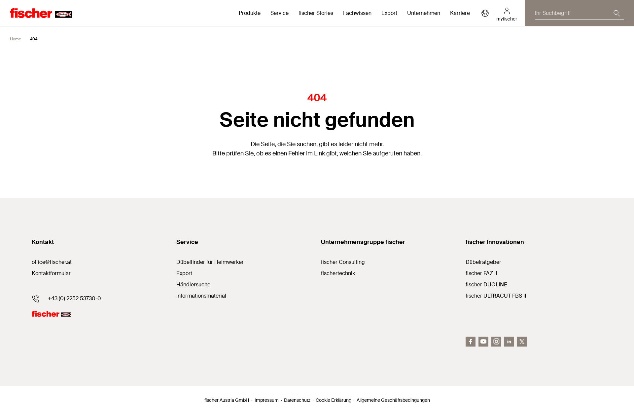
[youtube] (483, 342)
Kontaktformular (51, 273)
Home (15, 39)
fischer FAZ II (481, 273)
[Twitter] (522, 342)
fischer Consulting (343, 262)
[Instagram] (496, 342)
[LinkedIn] (509, 342)
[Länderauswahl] (485, 13)
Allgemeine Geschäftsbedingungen (393, 400)
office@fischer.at (52, 262)
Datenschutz (297, 400)
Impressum (267, 400)
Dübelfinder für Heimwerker (210, 262)
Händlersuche (193, 284)
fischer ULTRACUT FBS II (496, 295)
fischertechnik (338, 273)
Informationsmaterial (201, 295)
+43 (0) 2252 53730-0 (74, 298)
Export (184, 273)
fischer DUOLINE (486, 284)
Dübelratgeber (483, 262)
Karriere (460, 13)
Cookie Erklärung (333, 400)
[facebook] (471, 342)
